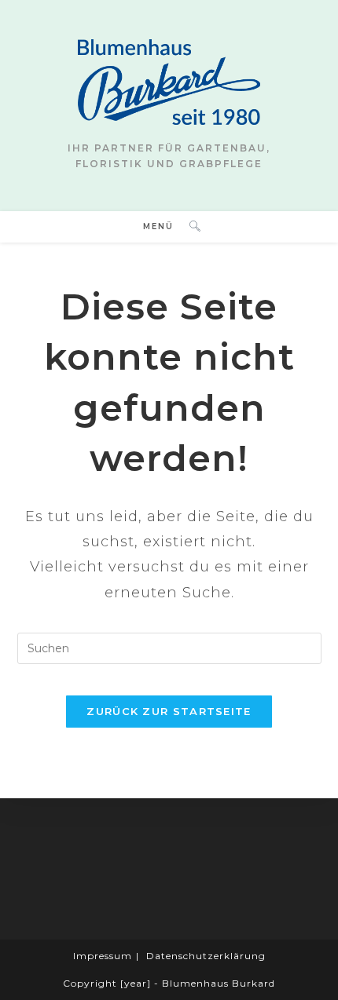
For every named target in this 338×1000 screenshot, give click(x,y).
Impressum (102, 956)
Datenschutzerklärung (206, 956)
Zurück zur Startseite (168, 711)
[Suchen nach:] (189, 226)
